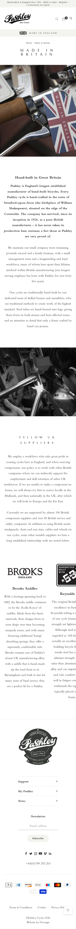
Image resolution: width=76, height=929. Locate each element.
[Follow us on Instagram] (35, 853)
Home (29, 43)
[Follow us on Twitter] (30, 853)
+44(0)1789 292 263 (38, 863)
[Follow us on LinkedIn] (50, 853)
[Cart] (63, 18)
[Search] (56, 18)
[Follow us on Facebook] (26, 853)
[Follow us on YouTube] (40, 853)
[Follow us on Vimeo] (45, 853)
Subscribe (38, 838)
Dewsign (44, 922)
